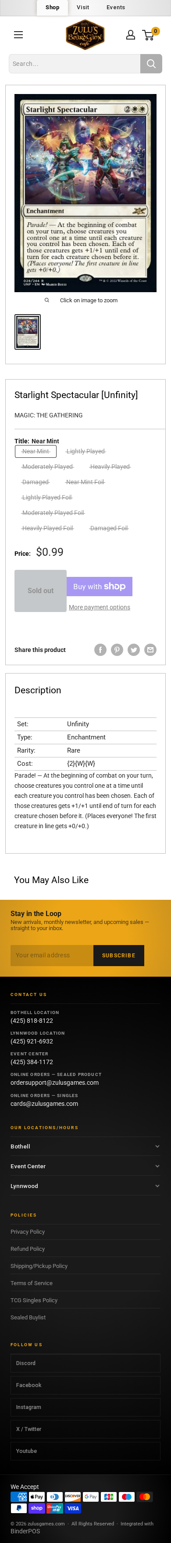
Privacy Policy (28, 1231)
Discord (26, 1363)
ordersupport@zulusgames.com (55, 1082)
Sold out (40, 591)
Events (116, 7)
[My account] (130, 35)
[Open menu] (18, 34)
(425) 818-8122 (32, 1020)
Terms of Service (32, 1283)
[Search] (151, 63)
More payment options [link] (99, 607)
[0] (148, 34)
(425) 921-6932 (32, 1041)
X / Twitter (28, 1429)
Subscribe (118, 956)
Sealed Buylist (28, 1317)
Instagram (28, 1407)
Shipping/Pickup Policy (39, 1266)
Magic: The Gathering (48, 415)
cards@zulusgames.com (44, 1103)
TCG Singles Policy (34, 1300)
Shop (52, 7)
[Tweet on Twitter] (134, 650)
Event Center (28, 1166)
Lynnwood (24, 1185)
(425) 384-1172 (32, 1061)
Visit (83, 7)
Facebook (28, 1385)
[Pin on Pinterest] (117, 650)
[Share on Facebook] (100, 650)
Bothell (20, 1146)
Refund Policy (28, 1249)
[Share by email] (150, 650)
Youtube (26, 1451)
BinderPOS (25, 1531)
